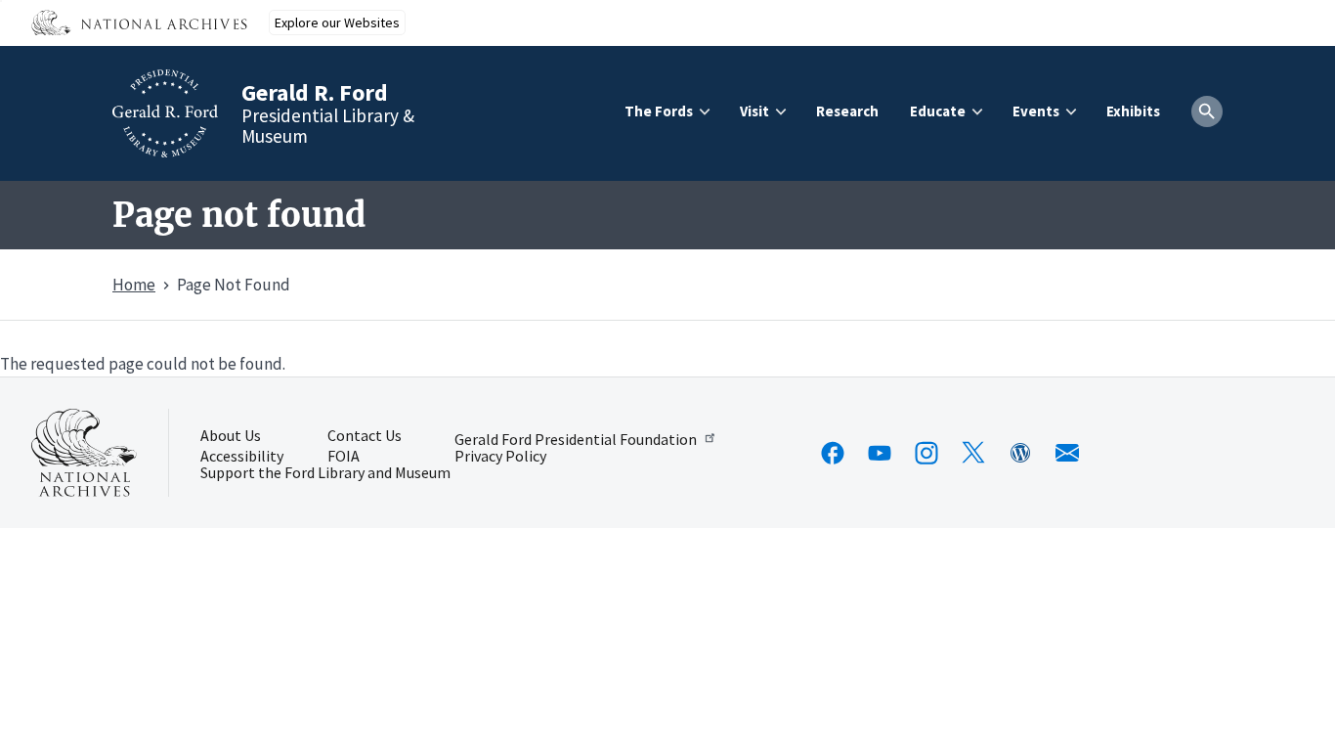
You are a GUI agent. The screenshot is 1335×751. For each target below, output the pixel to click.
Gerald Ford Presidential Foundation (575, 438)
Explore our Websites (337, 22)
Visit (754, 111)
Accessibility (241, 456)
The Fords (658, 111)
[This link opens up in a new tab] (84, 453)
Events (1035, 111)
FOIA (343, 456)
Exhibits (1133, 111)
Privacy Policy (500, 456)
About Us (230, 436)
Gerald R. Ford (314, 92)
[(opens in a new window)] (832, 452)
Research (847, 111)
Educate (938, 111)
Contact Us (364, 436)
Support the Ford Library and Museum (325, 473)
